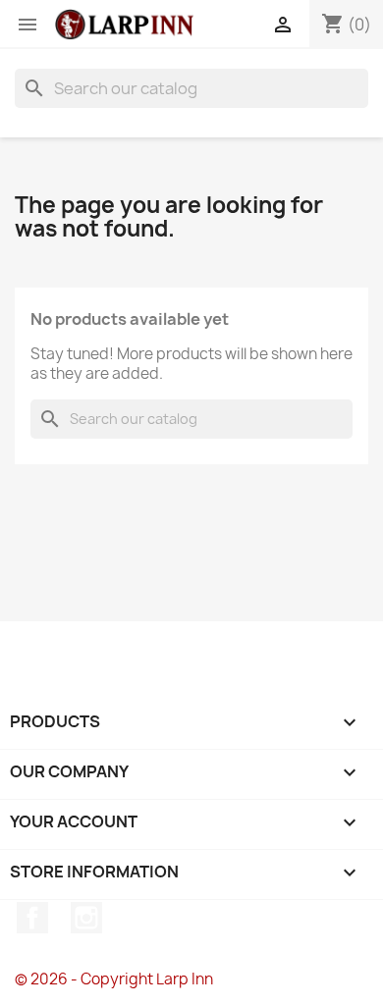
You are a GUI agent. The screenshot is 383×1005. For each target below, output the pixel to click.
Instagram (86, 917)
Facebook (32, 917)
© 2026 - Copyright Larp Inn (114, 979)
